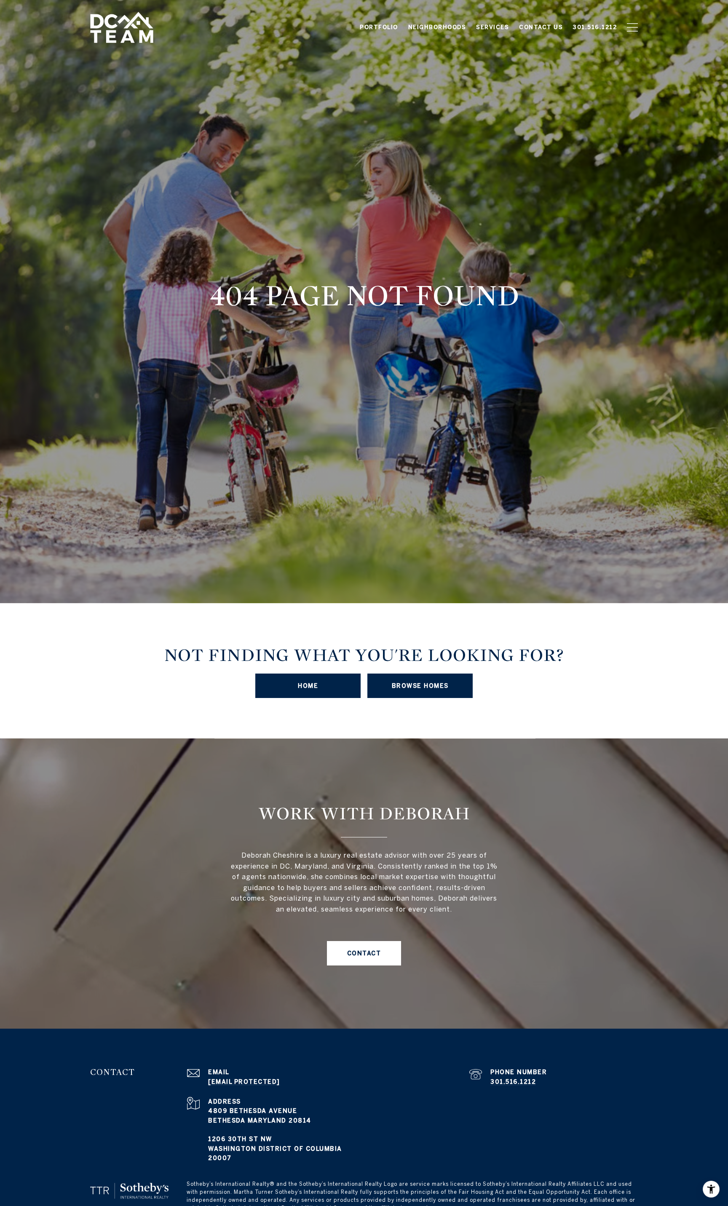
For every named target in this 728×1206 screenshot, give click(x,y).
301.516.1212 (513, 1081)
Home (308, 685)
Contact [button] (364, 953)
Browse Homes (420, 685)
